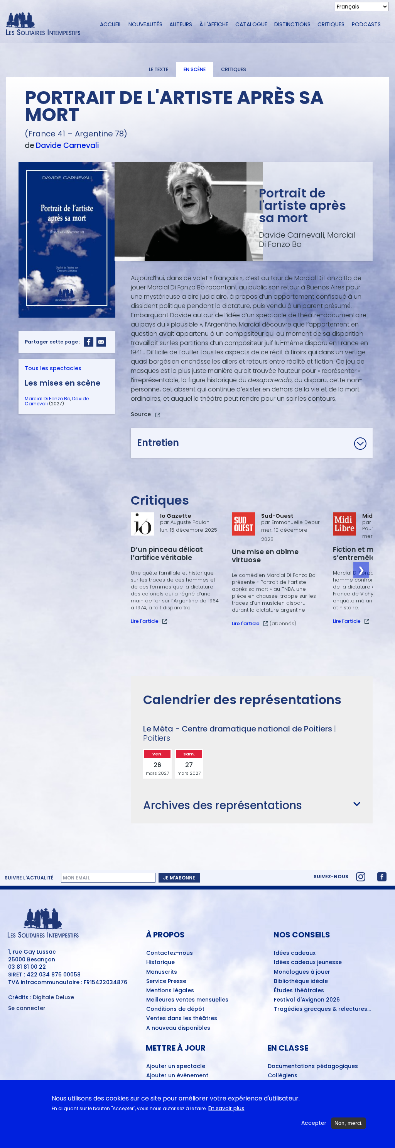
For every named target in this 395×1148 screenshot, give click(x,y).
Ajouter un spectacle (175, 1066)
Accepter (313, 1123)
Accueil (111, 24)
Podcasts (366, 24)
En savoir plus (226, 1108)
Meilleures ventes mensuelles (187, 1000)
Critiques (330, 24)
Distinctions (292, 24)
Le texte (158, 69)
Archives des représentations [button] (222, 805)
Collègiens (282, 1075)
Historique (160, 962)
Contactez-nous (169, 953)
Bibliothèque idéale (301, 981)
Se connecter (27, 1008)
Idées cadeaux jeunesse (308, 962)
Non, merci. (348, 1123)
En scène (195, 69)
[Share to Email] (101, 342)
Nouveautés (145, 24)
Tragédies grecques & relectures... (322, 1009)
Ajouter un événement (177, 1075)
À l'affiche (213, 24)
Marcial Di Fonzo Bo (47, 398)
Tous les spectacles (53, 368)
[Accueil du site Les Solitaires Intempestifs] (46, 24)
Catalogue (251, 24)
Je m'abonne (179, 877)
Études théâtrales (299, 990)
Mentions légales (170, 990)
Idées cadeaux (295, 953)
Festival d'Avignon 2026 (307, 1000)
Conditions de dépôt (175, 1009)
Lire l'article (145, 621)
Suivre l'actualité (29, 878)
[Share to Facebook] (88, 342)
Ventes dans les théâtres (181, 1018)
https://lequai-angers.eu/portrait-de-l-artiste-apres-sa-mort (145, 415)
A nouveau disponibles (178, 1028)
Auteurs (180, 24)
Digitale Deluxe (53, 997)
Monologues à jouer (302, 972)
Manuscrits (161, 972)
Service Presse (166, 981)
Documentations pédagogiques (313, 1066)
